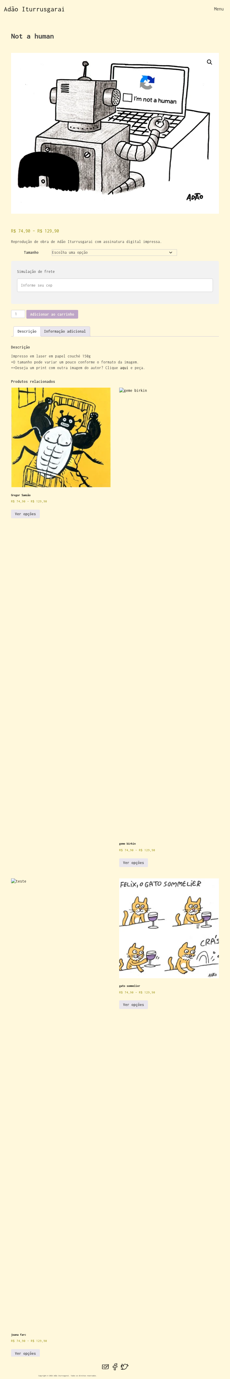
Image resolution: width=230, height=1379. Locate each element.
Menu (219, 8)
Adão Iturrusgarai (34, 9)
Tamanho (31, 252)
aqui (124, 368)
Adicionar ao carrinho (52, 314)
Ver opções (25, 514)
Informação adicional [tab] (65, 331)
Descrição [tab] (27, 331)
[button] (209, 62)
